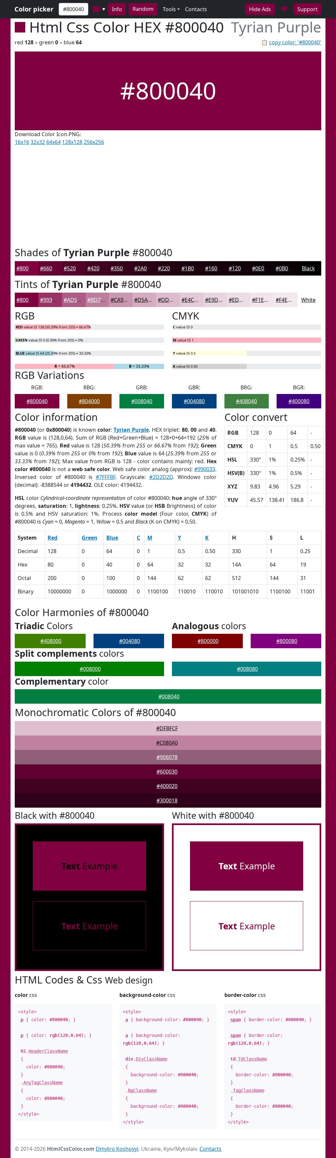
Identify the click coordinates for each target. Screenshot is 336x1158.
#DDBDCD (170, 299)
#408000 (50, 641)
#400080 (298, 401)
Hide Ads (260, 9)
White (308, 299)
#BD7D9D (99, 299)
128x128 (72, 142)
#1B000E (192, 268)
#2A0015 (145, 268)
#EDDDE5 (241, 299)
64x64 (53, 142)
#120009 (239, 268)
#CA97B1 (122, 299)
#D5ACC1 (145, 299)
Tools (169, 9)
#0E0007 (262, 268)
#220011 (168, 268)
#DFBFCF (167, 728)
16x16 (22, 142)
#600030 (167, 771)
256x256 (94, 142)
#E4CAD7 (192, 299)
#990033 (204, 469)
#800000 (208, 641)
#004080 (194, 401)
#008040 (141, 401)
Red (52, 537)
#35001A (121, 268)
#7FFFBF (106, 477)
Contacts (196, 9)
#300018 (167, 800)
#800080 (286, 641)
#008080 (247, 668)
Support (307, 9)
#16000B (215, 268)
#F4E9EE (286, 299)
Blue (112, 537)
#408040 (246, 401)
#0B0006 (286, 268)
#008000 (90, 668)
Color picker (33, 9)
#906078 (167, 757)
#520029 (74, 268)
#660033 (50, 268)
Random (143, 8)
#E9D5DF (216, 299)
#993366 (50, 299)
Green (89, 537)
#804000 (89, 401)
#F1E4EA (262, 299)
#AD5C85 (75, 299)
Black (308, 268)
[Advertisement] (168, 194)
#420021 (97, 268)
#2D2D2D (161, 477)
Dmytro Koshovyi (117, 1148)
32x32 (38, 142)
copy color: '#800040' (295, 42)
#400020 (167, 786)
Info (117, 9)
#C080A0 (167, 742)
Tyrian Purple (131, 429)
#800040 (26, 268)
